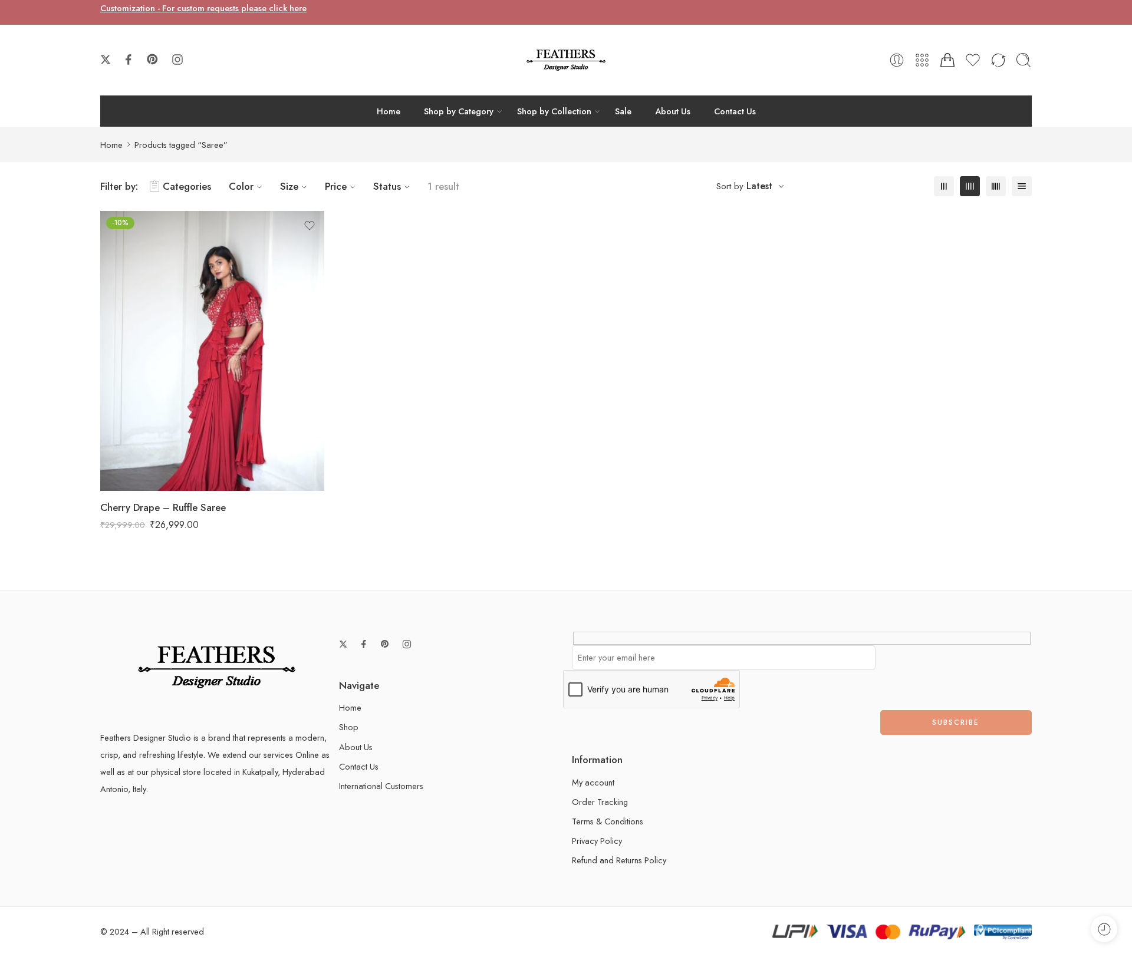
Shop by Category (458, 111)
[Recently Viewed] (1104, 929)
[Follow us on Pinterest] (152, 59)
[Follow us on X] (105, 59)
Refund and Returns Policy (619, 860)
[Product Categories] (922, 60)
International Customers (381, 786)
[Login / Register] (897, 60)
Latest (759, 186)
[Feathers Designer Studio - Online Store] (566, 60)
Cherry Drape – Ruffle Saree (163, 507)
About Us (672, 111)
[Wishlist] (309, 226)
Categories (187, 186)
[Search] (1023, 60)
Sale (623, 111)
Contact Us (735, 111)
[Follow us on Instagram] (177, 59)
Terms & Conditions (607, 821)
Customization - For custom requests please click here (203, 8)
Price (336, 186)
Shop (348, 727)
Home (388, 111)
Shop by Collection (554, 111)
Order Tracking (600, 802)
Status (387, 186)
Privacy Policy (597, 840)
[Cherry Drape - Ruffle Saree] (212, 351)
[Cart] (947, 60)
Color (241, 186)
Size (289, 186)
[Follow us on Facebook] (128, 59)
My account (593, 782)
